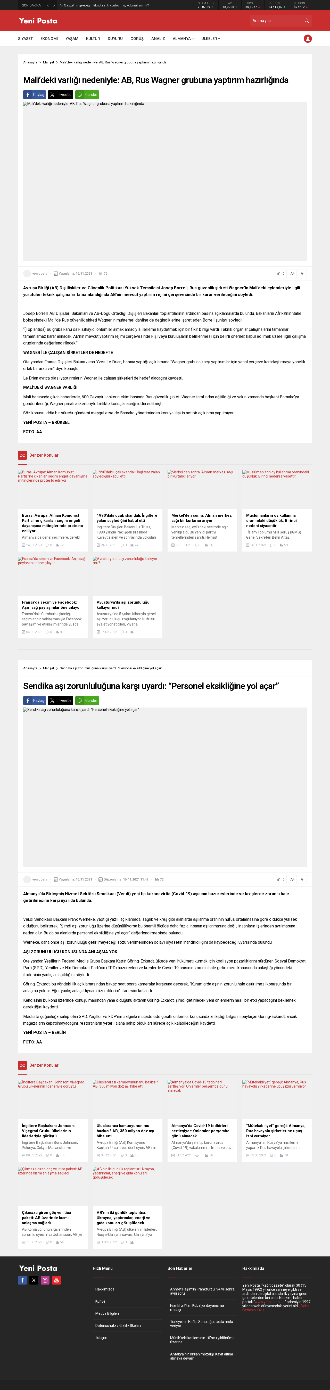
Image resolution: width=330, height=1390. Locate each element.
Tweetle (64, 95)
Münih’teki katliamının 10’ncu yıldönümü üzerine (202, 1340)
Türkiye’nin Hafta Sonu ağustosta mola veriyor (201, 1324)
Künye (100, 1301)
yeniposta (39, 273)
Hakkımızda (104, 1289)
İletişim (101, 1338)
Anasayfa (30, 62)
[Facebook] (22, 1280)
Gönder (91, 95)
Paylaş (38, 95)
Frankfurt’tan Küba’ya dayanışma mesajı (197, 1307)
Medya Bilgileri (107, 1313)
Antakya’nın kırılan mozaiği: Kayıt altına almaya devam (201, 1356)
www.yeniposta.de (270, 1302)
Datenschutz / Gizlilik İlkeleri (118, 1325)
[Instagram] (45, 1280)
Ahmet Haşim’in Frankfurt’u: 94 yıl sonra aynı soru (202, 1291)
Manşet (48, 62)
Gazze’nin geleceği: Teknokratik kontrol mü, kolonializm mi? (106, 5)
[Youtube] (56, 1280)
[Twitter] (33, 1280)
